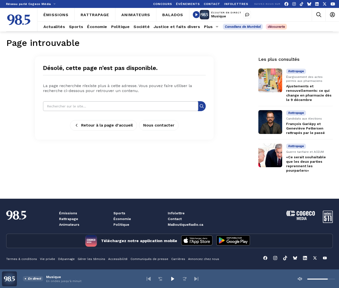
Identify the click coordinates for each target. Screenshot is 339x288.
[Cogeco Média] (300, 218)
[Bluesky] (309, 4)
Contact (175, 219)
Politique (121, 224)
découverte (276, 27)
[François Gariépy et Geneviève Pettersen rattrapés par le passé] (270, 122)
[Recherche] (202, 106)
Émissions (68, 213)
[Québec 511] (328, 221)
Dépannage (66, 259)
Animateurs (69, 224)
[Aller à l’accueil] (18, 19)
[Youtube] (333, 4)
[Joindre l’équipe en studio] (247, 14)
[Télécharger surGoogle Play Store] (233, 240)
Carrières (178, 259)
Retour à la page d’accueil (107, 125)
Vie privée (47, 259)
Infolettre (176, 213)
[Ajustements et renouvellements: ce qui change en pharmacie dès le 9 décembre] (270, 80)
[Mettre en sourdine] (299, 278)
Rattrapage (68, 219)
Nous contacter (158, 125)
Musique (218, 16)
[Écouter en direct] (196, 15)
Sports (119, 213)
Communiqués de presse (149, 259)
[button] (149, 279)
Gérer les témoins (91, 259)
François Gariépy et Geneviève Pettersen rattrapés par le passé (305, 128)
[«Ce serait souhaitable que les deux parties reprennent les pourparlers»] (270, 155)
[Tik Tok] (301, 4)
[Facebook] (286, 4)
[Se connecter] (332, 15)
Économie (122, 219)
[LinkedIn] (317, 4)
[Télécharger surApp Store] (196, 240)
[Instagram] (294, 4)
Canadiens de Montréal (243, 27)
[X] (325, 4)
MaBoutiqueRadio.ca (185, 224)
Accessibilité (118, 259)
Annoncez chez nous (203, 259)
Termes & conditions (21, 259)
